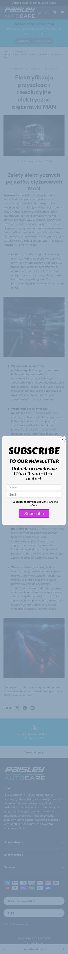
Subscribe (34, 513)
